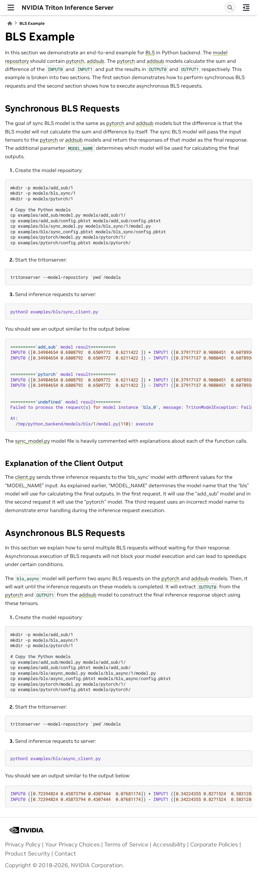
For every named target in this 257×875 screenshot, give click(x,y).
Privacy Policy (22, 844)
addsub (95, 61)
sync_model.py (32, 441)
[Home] (10, 23)
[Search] (230, 7)
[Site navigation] (11, 7)
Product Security (27, 853)
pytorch (75, 61)
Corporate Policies (214, 844)
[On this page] (246, 7)
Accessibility (169, 844)
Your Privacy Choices (72, 844)
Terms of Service (126, 844)
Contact (65, 853)
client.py (25, 477)
